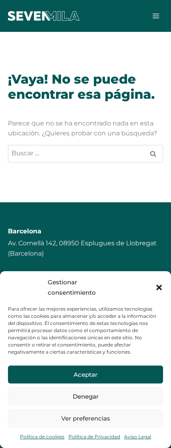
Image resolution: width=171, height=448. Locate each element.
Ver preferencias (85, 418)
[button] (159, 287)
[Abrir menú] (155, 16)
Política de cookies (42, 437)
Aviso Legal (137, 437)
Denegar (86, 396)
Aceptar (85, 374)
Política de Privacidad (94, 437)
